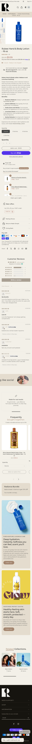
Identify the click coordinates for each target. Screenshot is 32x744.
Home (4, 13)
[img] (5, 291)
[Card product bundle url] (14, 437)
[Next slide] (18, 479)
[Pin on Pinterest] (15, 249)
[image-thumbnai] (2, 19)
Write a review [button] (16, 280)
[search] (18, 7)
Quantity (5, 140)
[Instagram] (18, 724)
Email (4, 718)
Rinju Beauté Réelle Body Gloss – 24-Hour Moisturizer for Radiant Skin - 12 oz (14, 454)
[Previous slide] (14, 479)
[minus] (3, 143)
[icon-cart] (21, 7)
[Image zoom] (18, 30)
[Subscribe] (28, 717)
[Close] (22, 740)
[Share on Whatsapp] (18, 249)
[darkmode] (25, 7)
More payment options (16, 156)
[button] (16, 148)
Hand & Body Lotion (19, 123)
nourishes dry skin (8, 101)
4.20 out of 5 (20, 262)
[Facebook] (14, 724)
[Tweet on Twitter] (11, 249)
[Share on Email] (22, 249)
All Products (12, 13)
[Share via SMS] (26, 249)
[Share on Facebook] (7, 249)
